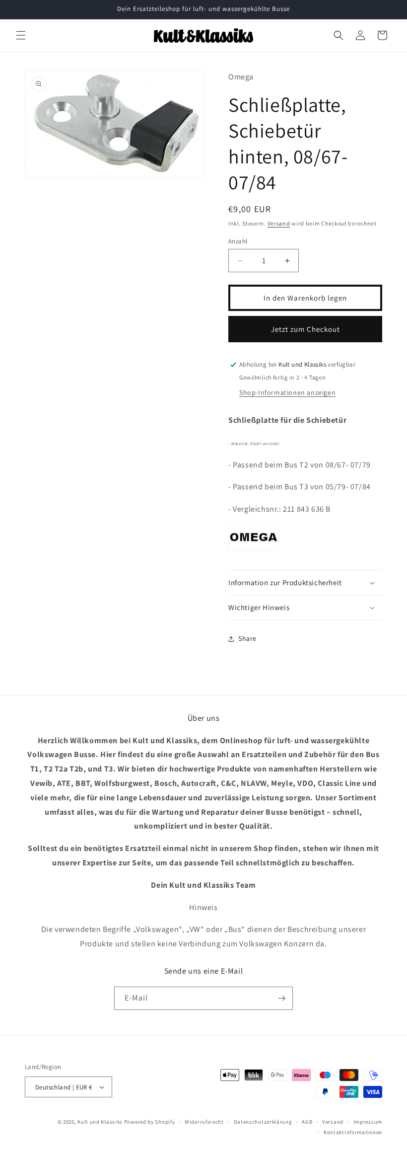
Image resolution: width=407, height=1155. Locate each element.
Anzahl (237, 241)
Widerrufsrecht (204, 1121)
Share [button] (247, 638)
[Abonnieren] (281, 998)
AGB (307, 1121)
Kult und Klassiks (100, 1121)
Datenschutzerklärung (263, 1121)
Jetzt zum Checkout (305, 329)
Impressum (367, 1121)
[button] (21, 35)
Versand (279, 223)
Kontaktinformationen (353, 1132)
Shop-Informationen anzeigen (287, 392)
